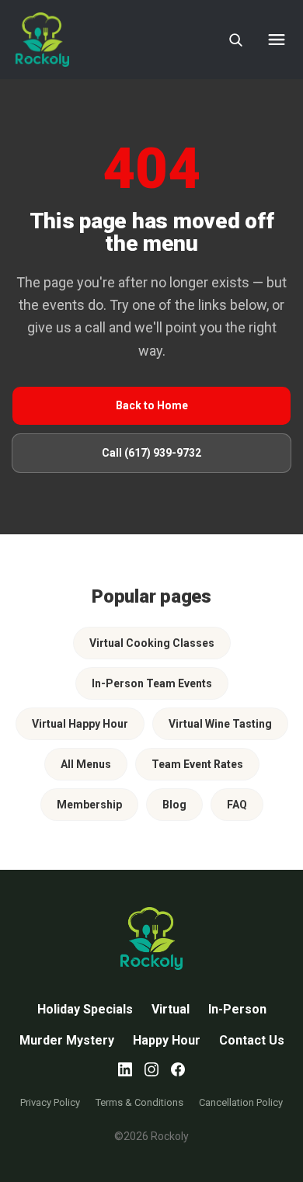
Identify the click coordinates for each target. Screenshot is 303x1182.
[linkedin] (125, 1069)
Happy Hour (166, 1040)
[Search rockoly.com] (235, 39)
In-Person (237, 1009)
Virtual (171, 1009)
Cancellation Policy (241, 1102)
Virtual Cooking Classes (151, 643)
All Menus (86, 764)
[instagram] (151, 1069)
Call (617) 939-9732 (151, 453)
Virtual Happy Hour (80, 724)
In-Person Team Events (152, 683)
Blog (174, 804)
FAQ (237, 804)
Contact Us (251, 1040)
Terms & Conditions (139, 1102)
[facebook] (178, 1069)
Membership (89, 804)
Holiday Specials (85, 1009)
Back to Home (152, 405)
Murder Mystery (66, 1040)
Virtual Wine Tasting (220, 724)
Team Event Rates (197, 764)
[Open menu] (276, 40)
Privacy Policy (50, 1102)
